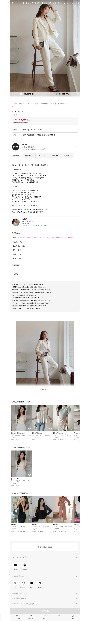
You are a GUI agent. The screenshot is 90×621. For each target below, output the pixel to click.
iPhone (15, 570)
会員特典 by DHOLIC (45, 547)
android (24, 570)
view (75, 147)
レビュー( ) (42, 156)
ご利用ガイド (67, 156)
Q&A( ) (55, 156)
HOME (45, 618)
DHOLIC (13, 524)
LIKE (59, 618)
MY (73, 618)
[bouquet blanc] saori (17, 433)
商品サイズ (29, 156)
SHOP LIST (31, 618)
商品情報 (16, 156)
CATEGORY (17, 618)
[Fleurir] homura (37, 433)
